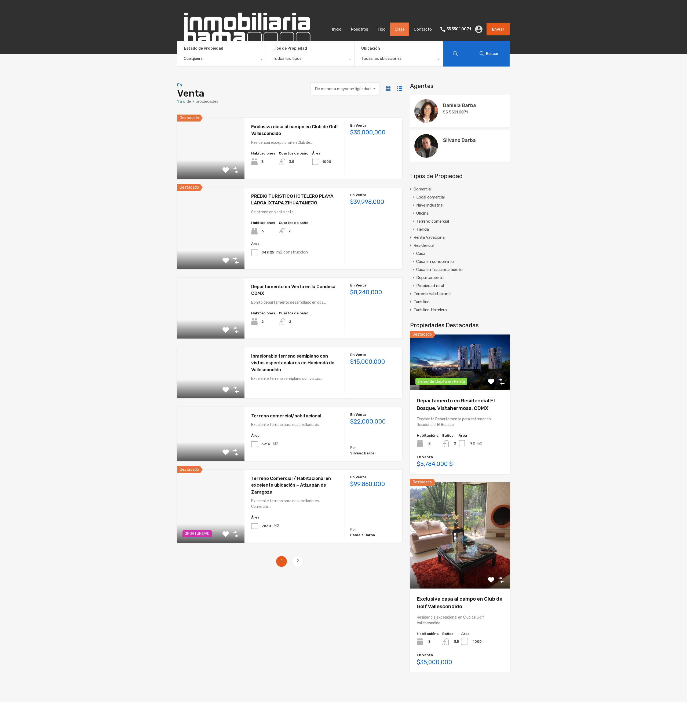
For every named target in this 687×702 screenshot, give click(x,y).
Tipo (381, 29)
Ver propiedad (460, 567)
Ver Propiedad (211, 166)
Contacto (423, 29)
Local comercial (430, 197)
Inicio (337, 29)
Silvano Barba (459, 140)
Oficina (422, 213)
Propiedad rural (430, 285)
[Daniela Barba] (426, 120)
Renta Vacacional (429, 237)
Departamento (430, 277)
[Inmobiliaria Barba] (246, 50)
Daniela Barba (459, 105)
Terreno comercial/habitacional (286, 415)
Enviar (498, 29)
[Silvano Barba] (426, 155)
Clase (400, 29)
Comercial (423, 189)
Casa (420, 253)
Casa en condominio (435, 261)
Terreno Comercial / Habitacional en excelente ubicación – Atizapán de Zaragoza (291, 485)
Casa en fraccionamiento (439, 269)
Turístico (422, 301)
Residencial (424, 245)
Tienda (422, 229)
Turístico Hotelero (430, 309)
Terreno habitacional (432, 293)
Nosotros (359, 29)
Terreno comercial (432, 221)
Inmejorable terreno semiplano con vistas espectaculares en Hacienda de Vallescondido (292, 362)
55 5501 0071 (459, 29)
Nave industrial (429, 205)
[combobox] (221, 59)
